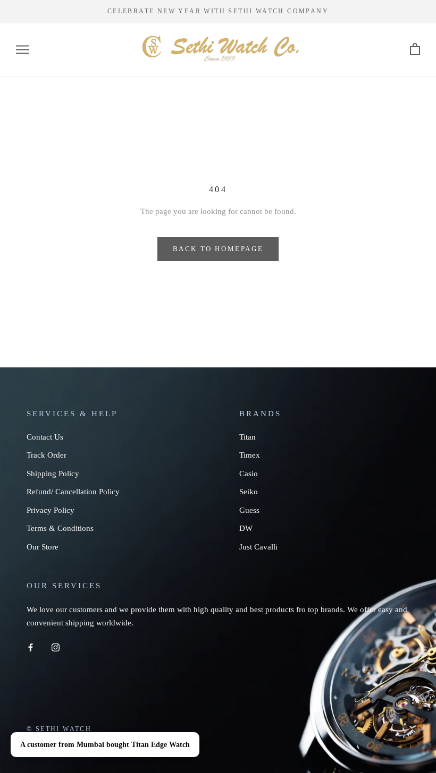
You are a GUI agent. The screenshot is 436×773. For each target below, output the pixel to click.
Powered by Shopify (137, 744)
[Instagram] (56, 646)
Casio (248, 473)
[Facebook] (31, 646)
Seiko (248, 491)
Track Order (46, 455)
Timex (249, 455)
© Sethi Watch (59, 729)
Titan (247, 437)
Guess (249, 510)
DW (246, 528)
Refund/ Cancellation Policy (73, 491)
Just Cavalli (258, 547)
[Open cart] (415, 50)
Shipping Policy (53, 473)
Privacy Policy (50, 510)
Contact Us (45, 437)
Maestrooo (79, 744)
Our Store (42, 547)
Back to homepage (218, 249)
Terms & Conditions (60, 528)
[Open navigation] (22, 49)
